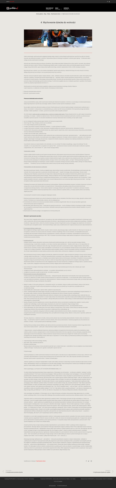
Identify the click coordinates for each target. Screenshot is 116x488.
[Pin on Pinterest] (91, 461)
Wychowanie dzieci (55, 14)
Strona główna (39, 14)
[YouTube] (109, 1)
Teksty (48, 14)
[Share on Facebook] (86, 461)
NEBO (57, 8)
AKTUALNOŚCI (52, 485)
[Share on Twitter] (88, 461)
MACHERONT (49, 8)
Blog (45, 14)
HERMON (66, 8)
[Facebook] (107, 1)
